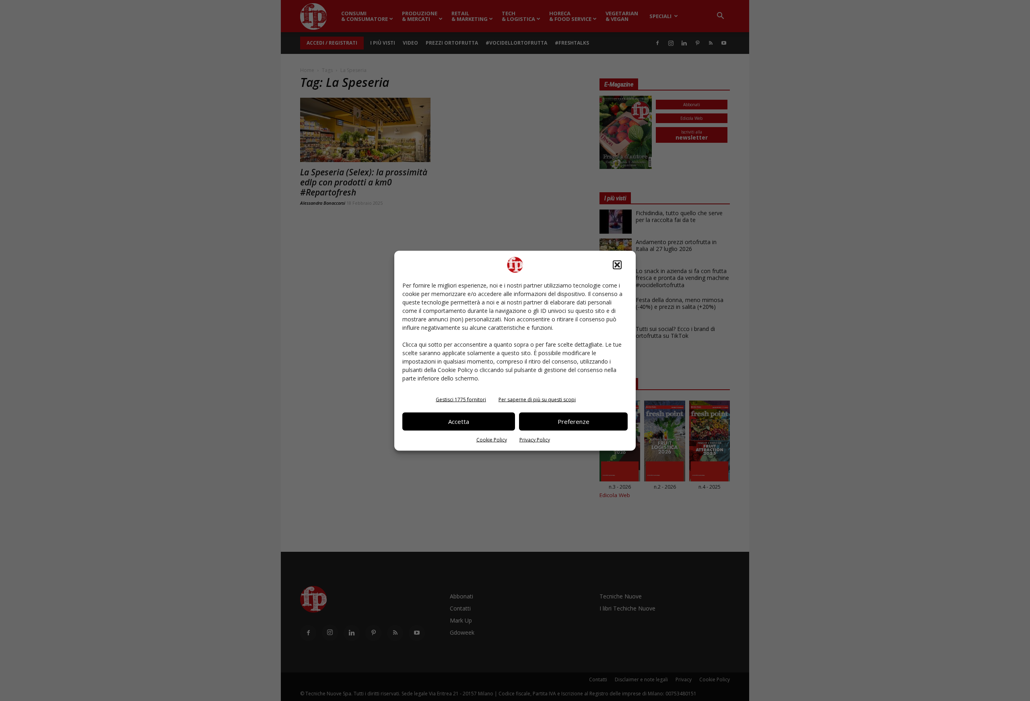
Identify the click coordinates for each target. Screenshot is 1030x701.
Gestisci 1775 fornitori (461, 399)
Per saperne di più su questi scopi (537, 399)
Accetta (458, 421)
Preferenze (573, 421)
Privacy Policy (534, 439)
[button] (617, 265)
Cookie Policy (491, 439)
